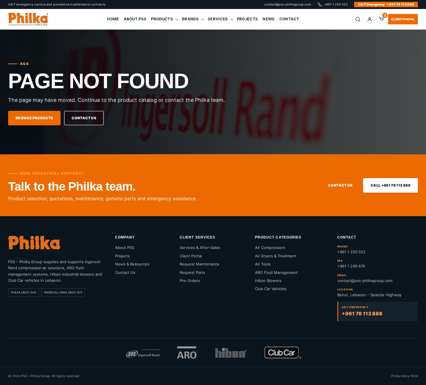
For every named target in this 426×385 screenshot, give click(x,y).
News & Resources (132, 264)
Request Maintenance (199, 264)
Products (162, 19)
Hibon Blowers (268, 280)
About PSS (135, 19)
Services (218, 19)
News (268, 19)
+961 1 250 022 (336, 4)
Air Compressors (270, 247)
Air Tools (263, 264)
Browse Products (34, 118)
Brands (190, 19)
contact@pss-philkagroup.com (287, 4)
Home (113, 19)
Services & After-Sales (200, 247)
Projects (247, 19)
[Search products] (357, 19)
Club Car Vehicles (271, 288)
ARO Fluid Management (276, 272)
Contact (289, 19)
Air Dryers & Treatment (275, 256)
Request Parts (192, 272)
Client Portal (403, 19)
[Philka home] (31, 19)
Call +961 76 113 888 (390, 185)
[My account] (369, 19)
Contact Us (84, 118)
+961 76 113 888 (386, 4)
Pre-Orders (190, 280)
